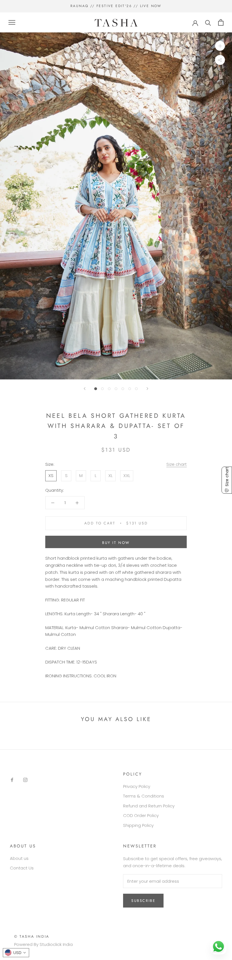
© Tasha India (32, 936)
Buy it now (116, 542)
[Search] (208, 22)
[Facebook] (12, 779)
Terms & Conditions (143, 796)
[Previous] (84, 388)
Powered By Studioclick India (43, 944)
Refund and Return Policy (149, 806)
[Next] (147, 388)
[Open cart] (221, 22)
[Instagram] (25, 779)
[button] (227, 480)
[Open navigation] (11, 22)
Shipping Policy (138, 825)
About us (19, 858)
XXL (126, 475)
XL (110, 475)
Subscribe (143, 900)
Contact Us (22, 868)
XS (50, 475)
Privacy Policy (136, 786)
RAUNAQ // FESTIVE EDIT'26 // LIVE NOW (116, 5)
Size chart (176, 464)
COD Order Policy (141, 815)
